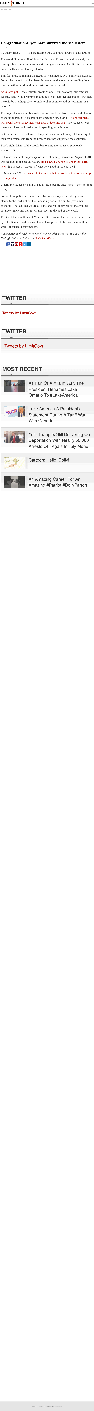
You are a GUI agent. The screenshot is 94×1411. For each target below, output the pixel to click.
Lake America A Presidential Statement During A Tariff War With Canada (57, 414)
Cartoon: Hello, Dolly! (49, 460)
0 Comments (12, 9)
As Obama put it (10, 92)
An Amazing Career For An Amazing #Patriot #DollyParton (58, 482)
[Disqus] (36, 269)
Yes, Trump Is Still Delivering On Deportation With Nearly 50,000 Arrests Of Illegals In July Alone (59, 440)
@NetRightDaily (44, 238)
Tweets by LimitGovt (19, 312)
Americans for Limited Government (53, 1406)
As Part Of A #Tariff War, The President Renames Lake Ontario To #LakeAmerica (56, 389)
